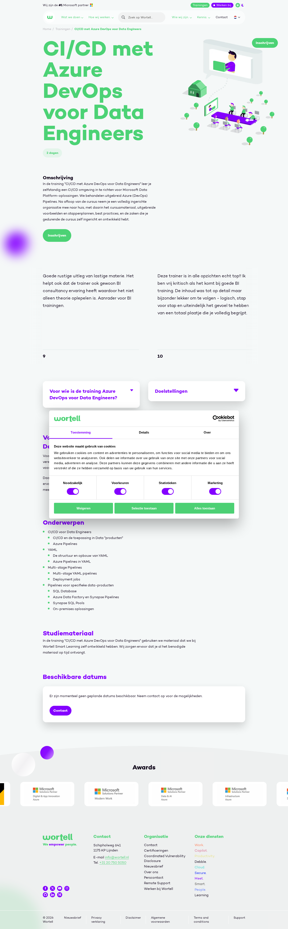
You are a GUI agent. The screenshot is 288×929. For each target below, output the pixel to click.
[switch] (120, 491)
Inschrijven (265, 43)
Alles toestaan (204, 508)
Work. (199, 845)
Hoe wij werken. (99, 17)
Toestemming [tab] (81, 432)
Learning (202, 895)
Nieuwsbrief (153, 866)
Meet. (199, 878)
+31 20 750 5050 (112, 863)
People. (200, 890)
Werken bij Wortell (158, 889)
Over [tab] (207, 432)
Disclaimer (133, 917)
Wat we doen (70, 17)
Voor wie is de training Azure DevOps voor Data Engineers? (83, 394)
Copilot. (201, 850)
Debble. (201, 862)
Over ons (151, 872)
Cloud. (200, 867)
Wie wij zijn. (180, 17)
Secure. (200, 873)
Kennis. (202, 17)
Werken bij (223, 5)
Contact (222, 17)
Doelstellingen (171, 391)
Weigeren (83, 508)
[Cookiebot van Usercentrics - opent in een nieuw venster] (215, 418)
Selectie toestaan (144, 508)
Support (239, 917)
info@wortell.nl (117, 857)
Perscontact (153, 878)
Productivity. (205, 856)
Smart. (200, 884)
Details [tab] (144, 432)
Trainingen (200, 5)
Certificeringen (156, 850)
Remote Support (157, 883)
